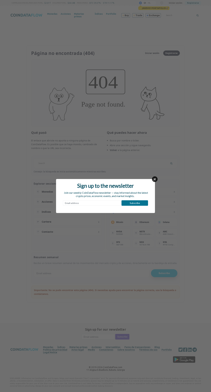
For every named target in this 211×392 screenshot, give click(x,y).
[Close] (155, 179)
